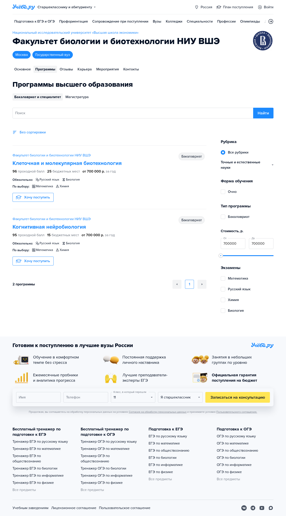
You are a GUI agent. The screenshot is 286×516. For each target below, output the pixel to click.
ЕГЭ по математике (164, 443)
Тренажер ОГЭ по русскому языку (109, 441)
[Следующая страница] (202, 284)
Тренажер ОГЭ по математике (105, 448)
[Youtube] (262, 508)
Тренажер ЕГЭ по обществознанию (27, 458)
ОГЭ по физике (229, 472)
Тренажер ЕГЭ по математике (37, 448)
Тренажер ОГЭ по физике (102, 482)
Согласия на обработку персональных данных (158, 411)
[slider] (221, 255)
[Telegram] (253, 508)
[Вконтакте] (244, 508)
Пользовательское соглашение (124, 508)
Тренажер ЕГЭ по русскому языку (40, 441)
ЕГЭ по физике (161, 472)
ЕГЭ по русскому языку (168, 436)
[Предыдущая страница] (176, 284)
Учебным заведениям (30, 508)
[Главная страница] (24, 7)
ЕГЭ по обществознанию (169, 450)
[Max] (270, 508)
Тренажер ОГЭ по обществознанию (95, 458)
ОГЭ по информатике (234, 465)
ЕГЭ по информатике (166, 465)
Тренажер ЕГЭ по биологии (35, 468)
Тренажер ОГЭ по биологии (103, 468)
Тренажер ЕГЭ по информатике (38, 475)
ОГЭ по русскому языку (236, 436)
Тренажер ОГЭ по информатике (106, 475)
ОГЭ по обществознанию (237, 450)
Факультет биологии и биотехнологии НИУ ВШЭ (52, 155)
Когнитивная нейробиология (49, 227)
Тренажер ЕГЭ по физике (33, 482)
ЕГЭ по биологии (163, 457)
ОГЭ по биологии (231, 457)
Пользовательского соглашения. (236, 411)
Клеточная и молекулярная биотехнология (67, 163)
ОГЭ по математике (233, 443)
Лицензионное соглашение (73, 508)
